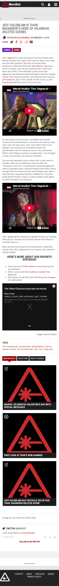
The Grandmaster (25, 349)
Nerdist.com (5, 577)
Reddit (26, 41)
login (49, 4)
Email (31, 41)
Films (16, 50)
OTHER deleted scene (31, 266)
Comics (7, 50)
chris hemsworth (10, 346)
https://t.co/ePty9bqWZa (24, 533)
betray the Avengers (47, 277)
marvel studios (9, 349)
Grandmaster (25, 346)
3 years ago (7, 537)
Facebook (16, 41)
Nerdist (11, 4)
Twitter (12, 41)
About (29, 574)
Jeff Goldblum (8, 79)
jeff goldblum (38, 346)
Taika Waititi (36, 66)
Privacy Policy (34, 577)
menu (55, 4)
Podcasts (40, 574)
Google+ (21, 41)
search (42, 4)
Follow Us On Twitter (29, 542)
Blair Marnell (23, 37)
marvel (48, 346)
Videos (51, 574)
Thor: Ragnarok (46, 349)
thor (36, 349)
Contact (19, 574)
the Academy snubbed (35, 272)
